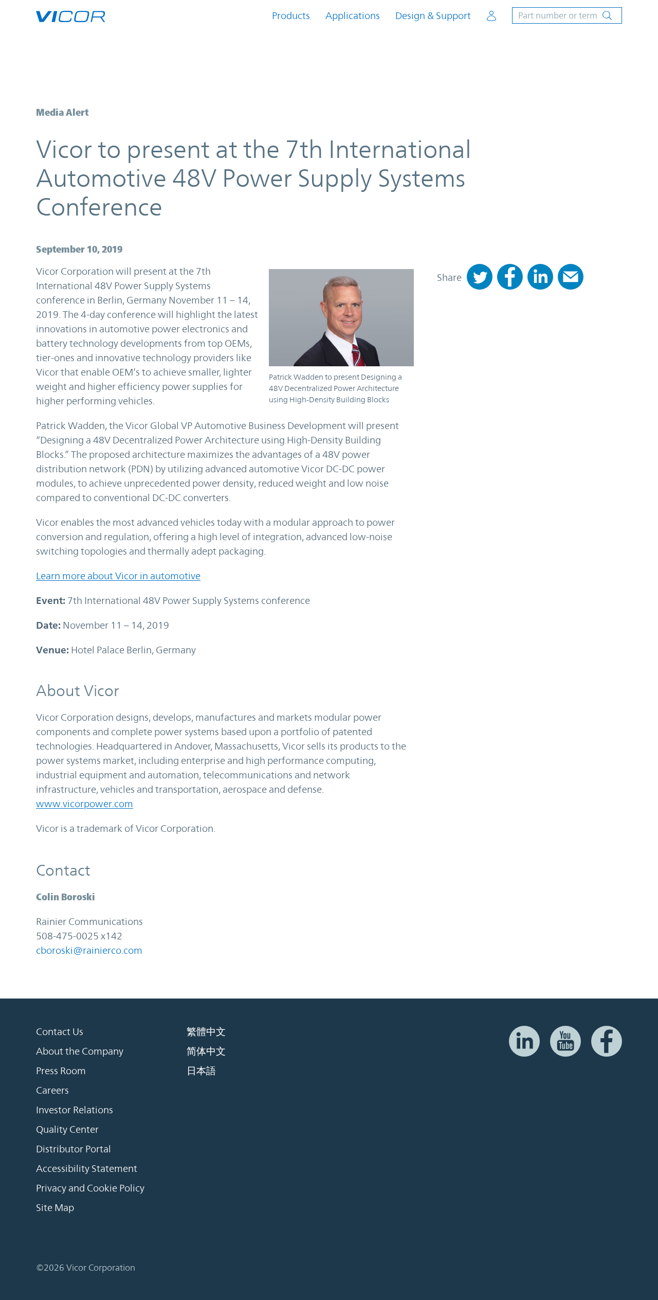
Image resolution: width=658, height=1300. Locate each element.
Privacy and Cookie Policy (90, 1188)
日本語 (201, 1070)
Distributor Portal (73, 1148)
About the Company (79, 1051)
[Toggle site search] (567, 15)
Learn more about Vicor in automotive (118, 575)
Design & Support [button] (433, 15)
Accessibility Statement (86, 1168)
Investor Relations (74, 1109)
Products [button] (291, 15)
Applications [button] (352, 15)
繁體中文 (206, 1031)
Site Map (55, 1207)
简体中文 (206, 1051)
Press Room (61, 1070)
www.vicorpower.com (84, 803)
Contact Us (59, 1031)
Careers (52, 1090)
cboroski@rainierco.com (89, 950)
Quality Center (67, 1129)
